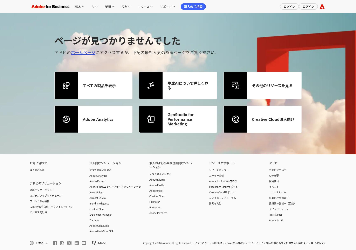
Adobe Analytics (98, 119)
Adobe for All (276, 220)
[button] (38, 243)
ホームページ (83, 52)
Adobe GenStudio (99, 226)
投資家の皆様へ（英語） (282, 203)
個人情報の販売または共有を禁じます (287, 243)
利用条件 (217, 243)
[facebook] (55, 243)
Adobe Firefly (156, 185)
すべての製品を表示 (99, 85)
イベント (274, 187)
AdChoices (320, 243)
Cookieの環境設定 (235, 243)
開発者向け (215, 203)
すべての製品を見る (100, 170)
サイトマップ (255, 243)
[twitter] (69, 243)
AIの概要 (274, 176)
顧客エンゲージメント (42, 190)
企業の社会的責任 (279, 198)
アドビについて (277, 170)
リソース (143, 6)
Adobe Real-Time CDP (101, 231)
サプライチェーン (279, 209)
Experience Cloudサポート (223, 187)
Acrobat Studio (97, 198)
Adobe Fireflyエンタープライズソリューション (113, 187)
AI (93, 6)
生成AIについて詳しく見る (187, 85)
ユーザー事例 (216, 176)
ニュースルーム (277, 192)
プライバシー (201, 243)
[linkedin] (77, 243)
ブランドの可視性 (39, 201)
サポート (166, 6)
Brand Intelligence (99, 203)
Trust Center (275, 214)
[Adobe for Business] (322, 6)
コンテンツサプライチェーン (46, 195)
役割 (124, 6)
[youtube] (84, 243)
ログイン (289, 6)
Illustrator (154, 202)
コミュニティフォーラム (222, 198)
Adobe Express (97, 181)
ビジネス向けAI (38, 212)
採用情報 (274, 181)
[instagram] (62, 243)
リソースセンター (219, 170)
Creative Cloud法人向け (273, 119)
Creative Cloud (97, 209)
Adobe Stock (156, 191)
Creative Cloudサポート (222, 192)
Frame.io (94, 220)
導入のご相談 (193, 6)
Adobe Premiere (158, 213)
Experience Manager (100, 214)
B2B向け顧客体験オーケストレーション (51, 207)
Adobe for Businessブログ (223, 181)
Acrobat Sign (96, 192)
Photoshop (155, 207)
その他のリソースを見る (272, 85)
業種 (108, 6)
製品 (78, 6)
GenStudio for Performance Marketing (180, 119)
